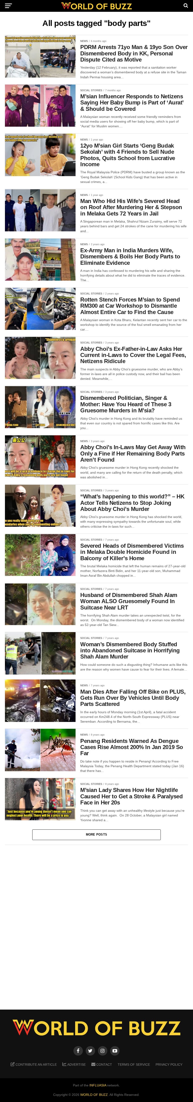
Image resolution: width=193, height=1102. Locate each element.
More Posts (96, 834)
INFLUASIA (97, 1085)
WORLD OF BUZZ (94, 1095)
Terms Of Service (134, 1064)
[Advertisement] (96, 923)
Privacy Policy (169, 1064)
